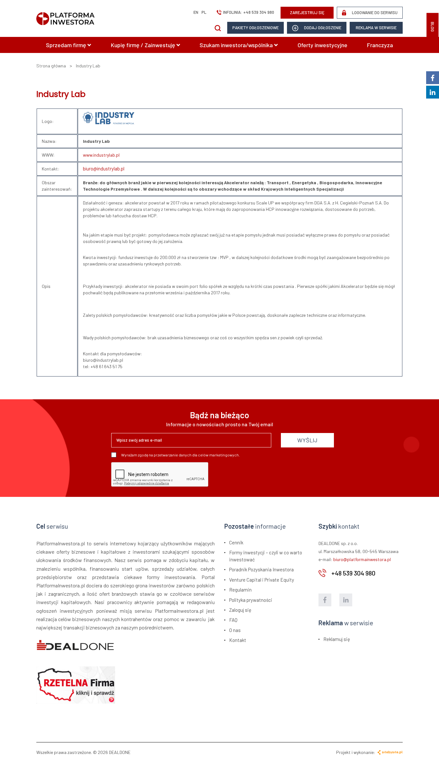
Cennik (236, 542)
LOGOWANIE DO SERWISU (374, 12)
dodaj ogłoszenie (322, 27)
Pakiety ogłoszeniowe (255, 27)
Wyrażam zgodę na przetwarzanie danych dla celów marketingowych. (180, 455)
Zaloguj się (240, 610)
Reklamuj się (336, 639)
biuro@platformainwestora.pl (362, 559)
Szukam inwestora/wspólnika (237, 44)
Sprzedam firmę (66, 44)
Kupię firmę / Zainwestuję (143, 44)
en (195, 12)
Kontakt (237, 640)
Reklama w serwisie (376, 27)
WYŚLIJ (307, 440)
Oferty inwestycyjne (322, 44)
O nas (235, 630)
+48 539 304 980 (258, 12)
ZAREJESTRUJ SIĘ (307, 12)
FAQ (233, 620)
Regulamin (240, 590)
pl (204, 12)
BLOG (432, 27)
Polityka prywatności (250, 600)
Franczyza (380, 44)
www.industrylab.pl (101, 155)
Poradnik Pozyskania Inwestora (261, 569)
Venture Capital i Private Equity (261, 580)
